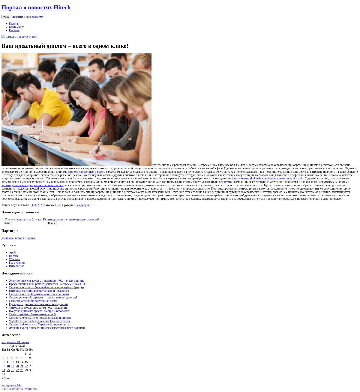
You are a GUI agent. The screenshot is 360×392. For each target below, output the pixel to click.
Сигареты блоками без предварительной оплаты (40, 317)
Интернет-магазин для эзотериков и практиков (39, 290)
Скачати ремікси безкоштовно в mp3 (32, 314)
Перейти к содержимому (28, 16)
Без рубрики (83, 205)
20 (17, 366)
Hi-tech (13, 255)
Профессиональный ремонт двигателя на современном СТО (47, 284)
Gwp (58, 205)
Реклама (14, 30)
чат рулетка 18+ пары (15, 342)
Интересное (16, 266)
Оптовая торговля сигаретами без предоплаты (38, 307)
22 (26, 366)
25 (8, 370)
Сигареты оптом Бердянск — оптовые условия (39, 294)
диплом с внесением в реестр (86, 171)
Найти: (6, 223)
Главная (14, 23)
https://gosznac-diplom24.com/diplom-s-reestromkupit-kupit (267, 178)
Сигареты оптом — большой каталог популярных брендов (46, 287)
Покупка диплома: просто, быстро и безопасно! (39, 311)
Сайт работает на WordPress (19, 388)
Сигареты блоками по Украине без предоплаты (39, 324)
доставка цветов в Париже (18, 238)
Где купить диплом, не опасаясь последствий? (38, 304)
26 (12, 370)
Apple (12, 252)
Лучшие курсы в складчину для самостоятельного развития (47, 327)
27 (17, 370)
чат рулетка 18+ (12, 385)
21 (21, 366)
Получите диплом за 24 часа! (22, 219)
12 (12, 362)
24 (3, 370)
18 (8, 366)
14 (21, 362)
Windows (14, 259)
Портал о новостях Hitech (36, 7)
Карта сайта (16, 26)
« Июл (6, 378)
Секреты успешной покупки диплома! (33, 300)
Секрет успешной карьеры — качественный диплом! (43, 297)
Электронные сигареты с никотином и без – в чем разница (46, 280)
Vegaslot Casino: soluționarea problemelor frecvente (39, 321)
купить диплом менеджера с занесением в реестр (33, 185)
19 (12, 366)
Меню (6, 17)
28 (21, 370)
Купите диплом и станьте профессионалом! (73, 219)
